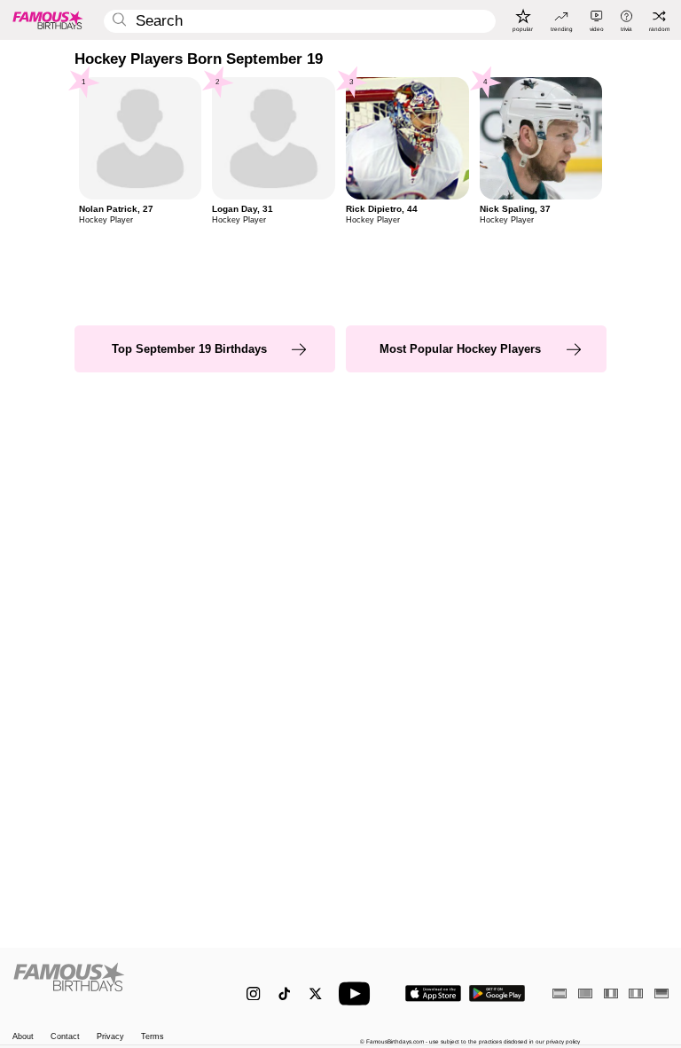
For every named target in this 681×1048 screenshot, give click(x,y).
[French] (611, 993)
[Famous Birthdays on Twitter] (315, 993)
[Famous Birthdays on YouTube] (358, 993)
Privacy (110, 1037)
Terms (152, 1037)
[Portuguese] (585, 993)
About (23, 1037)
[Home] (110, 986)
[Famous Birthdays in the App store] (433, 993)
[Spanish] (559, 993)
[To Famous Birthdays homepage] (48, 19)
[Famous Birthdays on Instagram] (253, 993)
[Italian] (636, 993)
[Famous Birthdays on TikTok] (284, 993)
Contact (65, 1037)
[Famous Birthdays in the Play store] (497, 993)
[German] (661, 993)
